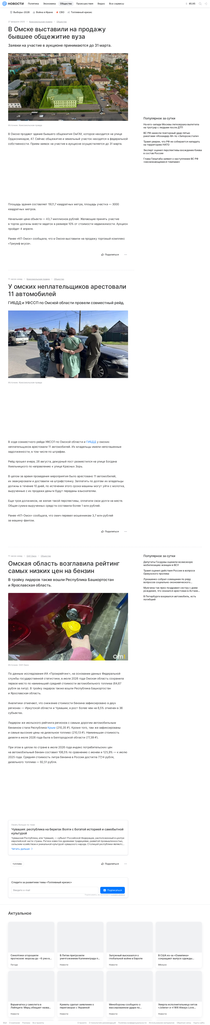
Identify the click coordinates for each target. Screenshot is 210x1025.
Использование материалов (161, 1023)
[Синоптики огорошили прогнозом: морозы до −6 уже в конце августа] (31, 945)
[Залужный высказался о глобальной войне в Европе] (130, 945)
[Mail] (4, 3)
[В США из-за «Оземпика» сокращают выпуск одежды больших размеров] (179, 945)
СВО (61, 12)
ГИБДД (91, 441)
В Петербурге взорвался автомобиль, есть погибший (169, 598)
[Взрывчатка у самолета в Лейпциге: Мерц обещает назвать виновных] (31, 994)
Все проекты (38, 1023)
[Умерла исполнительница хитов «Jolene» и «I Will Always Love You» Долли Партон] (179, 994)
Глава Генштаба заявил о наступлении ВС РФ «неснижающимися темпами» (170, 160)
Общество (62, 21)
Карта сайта (199, 1023)
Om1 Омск (31, 556)
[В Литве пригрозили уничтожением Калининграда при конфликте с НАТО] (80, 945)
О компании (14, 1023)
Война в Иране (44, 12)
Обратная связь (184, 1023)
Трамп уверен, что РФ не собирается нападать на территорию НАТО (171, 143)
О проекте (82, 1023)
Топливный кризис (81, 12)
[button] (68, 87)
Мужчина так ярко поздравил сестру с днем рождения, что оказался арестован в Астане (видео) (170, 589)
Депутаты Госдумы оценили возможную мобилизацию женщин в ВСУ (168, 563)
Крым (51, 727)
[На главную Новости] (15, 3)
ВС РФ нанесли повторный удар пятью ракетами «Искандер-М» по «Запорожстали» (171, 134)
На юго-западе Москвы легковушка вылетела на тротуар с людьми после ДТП (171, 126)
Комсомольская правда (40, 21)
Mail (5, 1023)
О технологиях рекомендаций (102, 1023)
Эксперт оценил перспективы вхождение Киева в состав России (172, 152)
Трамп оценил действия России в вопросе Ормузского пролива (169, 572)
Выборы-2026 (21, 12)
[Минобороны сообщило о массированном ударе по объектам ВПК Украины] (130, 994)
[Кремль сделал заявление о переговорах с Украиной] (80, 994)
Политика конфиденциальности (132, 1023)
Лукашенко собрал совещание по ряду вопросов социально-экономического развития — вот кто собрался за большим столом (169, 581)
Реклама (26, 1023)
